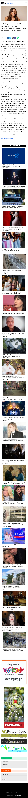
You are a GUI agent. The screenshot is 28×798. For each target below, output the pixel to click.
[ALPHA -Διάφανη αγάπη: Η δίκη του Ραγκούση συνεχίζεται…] (14, 598)
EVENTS (4, 766)
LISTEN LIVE (5, 761)
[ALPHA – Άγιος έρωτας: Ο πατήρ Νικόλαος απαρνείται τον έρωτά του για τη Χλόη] (14, 473)
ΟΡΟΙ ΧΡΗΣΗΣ (20, 786)
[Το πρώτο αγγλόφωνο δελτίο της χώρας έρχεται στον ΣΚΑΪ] (13, 536)
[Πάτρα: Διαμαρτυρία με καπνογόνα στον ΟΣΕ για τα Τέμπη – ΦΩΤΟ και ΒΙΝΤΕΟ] (14, 388)
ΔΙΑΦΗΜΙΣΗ (7, 786)
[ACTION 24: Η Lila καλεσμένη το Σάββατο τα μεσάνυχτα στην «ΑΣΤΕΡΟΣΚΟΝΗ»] (13, 283)
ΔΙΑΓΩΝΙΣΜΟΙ (5, 764)
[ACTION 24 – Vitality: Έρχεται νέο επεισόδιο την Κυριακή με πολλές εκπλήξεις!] (13, 156)
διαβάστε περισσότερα (7, 138)
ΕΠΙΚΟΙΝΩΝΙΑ (13, 786)
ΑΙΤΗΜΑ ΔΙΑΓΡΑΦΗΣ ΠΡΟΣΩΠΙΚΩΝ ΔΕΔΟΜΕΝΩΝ (14, 787)
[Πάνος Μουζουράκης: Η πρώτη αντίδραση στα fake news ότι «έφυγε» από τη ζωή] (14, 177)
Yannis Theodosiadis (18, 795)
